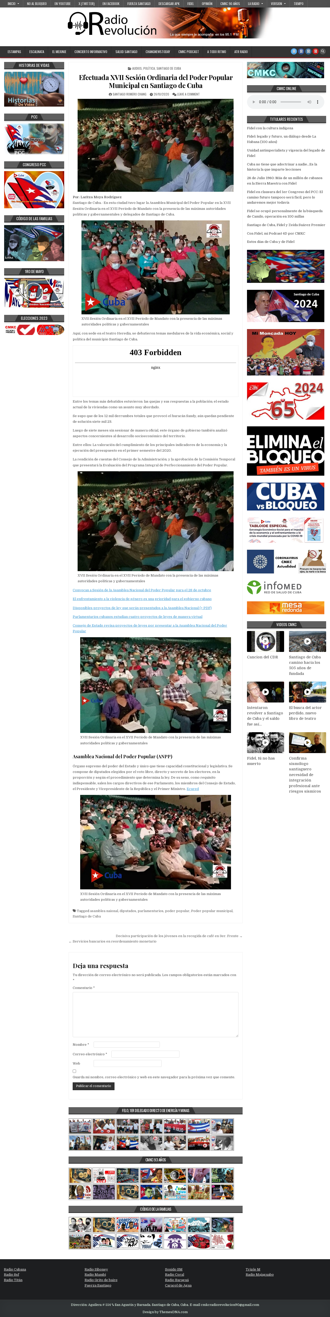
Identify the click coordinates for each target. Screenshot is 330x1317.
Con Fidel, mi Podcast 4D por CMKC (276, 233)
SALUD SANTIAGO (126, 51)
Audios (137, 68)
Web (76, 1063)
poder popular (177, 911)
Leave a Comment (188, 94)
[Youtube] (315, 51)
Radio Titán (13, 1280)
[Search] (323, 51)
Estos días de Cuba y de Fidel (270, 242)
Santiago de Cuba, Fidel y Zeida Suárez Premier (286, 225)
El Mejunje (59, 51)
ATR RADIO (241, 51)
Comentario (84, 988)
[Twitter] (294, 51)
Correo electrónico (90, 1054)
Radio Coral (174, 1274)
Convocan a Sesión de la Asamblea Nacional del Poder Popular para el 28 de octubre (142, 590)
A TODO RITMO (216, 51)
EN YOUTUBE (63, 3)
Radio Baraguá (177, 1280)
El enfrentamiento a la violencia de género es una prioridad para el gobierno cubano (142, 599)
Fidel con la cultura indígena (270, 128)
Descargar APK (169, 3)
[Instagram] (308, 51)
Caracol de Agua (178, 1285)
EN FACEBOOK (111, 3)
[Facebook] (301, 51)
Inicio (11, 3)
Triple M (253, 1269)
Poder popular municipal (212, 911)
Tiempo (298, 3)
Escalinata (36, 51)
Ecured (193, 789)
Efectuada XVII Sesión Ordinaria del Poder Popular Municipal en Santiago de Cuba (156, 81)
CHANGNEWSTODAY (158, 51)
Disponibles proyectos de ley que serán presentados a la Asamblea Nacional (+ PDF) (142, 608)
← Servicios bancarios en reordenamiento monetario (112, 941)
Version (276, 3)
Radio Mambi (95, 1274)
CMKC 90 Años (230, 3)
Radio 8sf (11, 1274)
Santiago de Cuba (168, 68)
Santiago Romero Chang (129, 94)
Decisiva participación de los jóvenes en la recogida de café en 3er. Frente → (179, 936)
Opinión (207, 3)
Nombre (81, 1045)
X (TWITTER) (87, 3)
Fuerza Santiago (139, 3)
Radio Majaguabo (260, 1274)
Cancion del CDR (262, 657)
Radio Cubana (15, 1269)
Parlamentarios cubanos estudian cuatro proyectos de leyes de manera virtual (137, 617)
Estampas (14, 51)
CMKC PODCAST (188, 51)
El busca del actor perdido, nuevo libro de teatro (305, 713)
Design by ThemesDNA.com (165, 1312)
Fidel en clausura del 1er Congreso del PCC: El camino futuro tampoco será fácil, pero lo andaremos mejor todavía (285, 197)
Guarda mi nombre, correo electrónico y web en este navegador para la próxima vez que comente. (154, 1077)
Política (149, 68)
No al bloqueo (37, 3)
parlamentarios (150, 911)
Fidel (190, 3)
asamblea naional (104, 911)
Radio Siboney (96, 1269)
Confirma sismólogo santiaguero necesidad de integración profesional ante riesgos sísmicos (305, 775)
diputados (128, 911)
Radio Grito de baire (101, 1280)
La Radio (253, 3)
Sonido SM (174, 1269)
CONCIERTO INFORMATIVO (91, 51)
